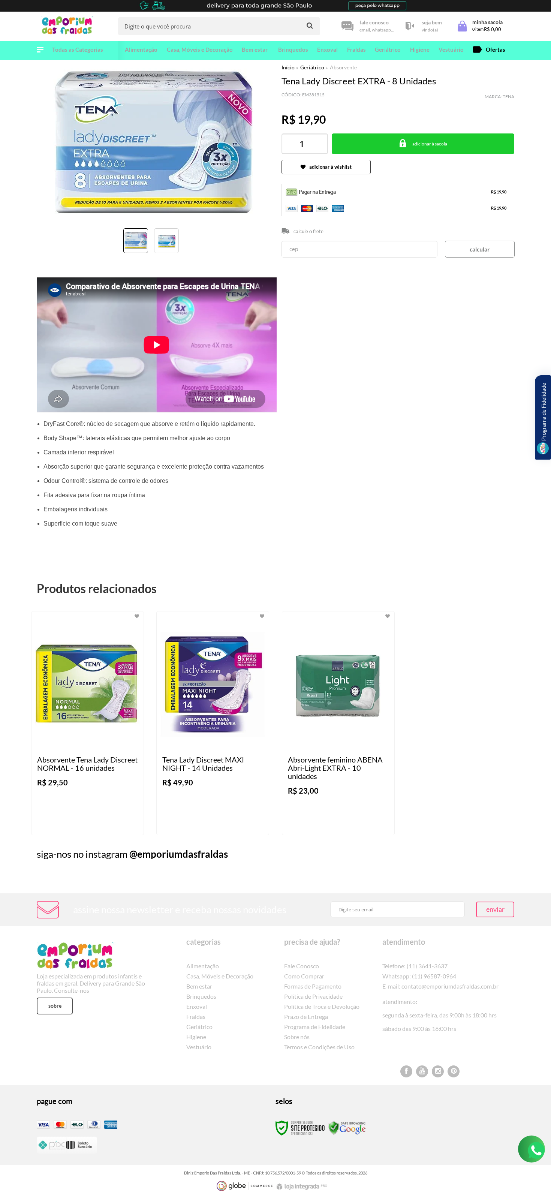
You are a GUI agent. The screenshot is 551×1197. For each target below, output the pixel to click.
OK (480, 249)
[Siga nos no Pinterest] (454, 1071)
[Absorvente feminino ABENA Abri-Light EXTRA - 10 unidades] (338, 723)
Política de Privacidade (313, 996)
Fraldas (195, 1016)
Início (288, 67)
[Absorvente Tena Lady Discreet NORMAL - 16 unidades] (87, 723)
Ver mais (102, 823)
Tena (508, 96)
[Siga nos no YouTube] (422, 1071)
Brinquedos (201, 996)
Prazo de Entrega (306, 1016)
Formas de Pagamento (312, 986)
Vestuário (198, 1046)
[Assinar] (495, 909)
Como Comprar (304, 976)
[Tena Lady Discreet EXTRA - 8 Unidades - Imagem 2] (166, 240)
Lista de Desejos (58, 264)
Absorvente (343, 67)
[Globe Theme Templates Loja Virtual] (245, 1186)
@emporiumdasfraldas (178, 854)
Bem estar (199, 986)
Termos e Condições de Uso (319, 1046)
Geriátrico (312, 67)
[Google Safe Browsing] (347, 1127)
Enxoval (196, 1006)
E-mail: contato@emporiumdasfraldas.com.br (440, 986)
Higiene (196, 1036)
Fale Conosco (301, 965)
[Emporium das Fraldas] (69, 26)
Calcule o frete (308, 231)
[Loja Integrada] (303, 1187)
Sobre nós (297, 1036)
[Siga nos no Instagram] (438, 1071)
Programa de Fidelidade (314, 1026)
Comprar (423, 143)
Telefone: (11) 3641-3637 (415, 965)
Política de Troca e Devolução (321, 1006)
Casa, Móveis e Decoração (219, 976)
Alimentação (202, 965)
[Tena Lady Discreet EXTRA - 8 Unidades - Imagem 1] (135, 240)
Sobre (54, 1005)
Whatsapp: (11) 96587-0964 (419, 976)
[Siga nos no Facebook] (406, 1071)
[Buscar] (309, 25)
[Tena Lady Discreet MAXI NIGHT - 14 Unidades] (213, 723)
